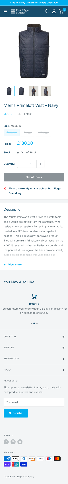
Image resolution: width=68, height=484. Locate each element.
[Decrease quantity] (21, 164)
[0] (61, 11)
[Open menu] (5, 11)
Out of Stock (34, 177)
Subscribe (15, 413)
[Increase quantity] (40, 164)
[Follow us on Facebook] (6, 441)
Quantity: (9, 163)
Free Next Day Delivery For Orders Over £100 (34, 2)
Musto (8, 113)
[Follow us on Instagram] (13, 441)
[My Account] (54, 11)
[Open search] (47, 11)
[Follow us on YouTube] (19, 441)
